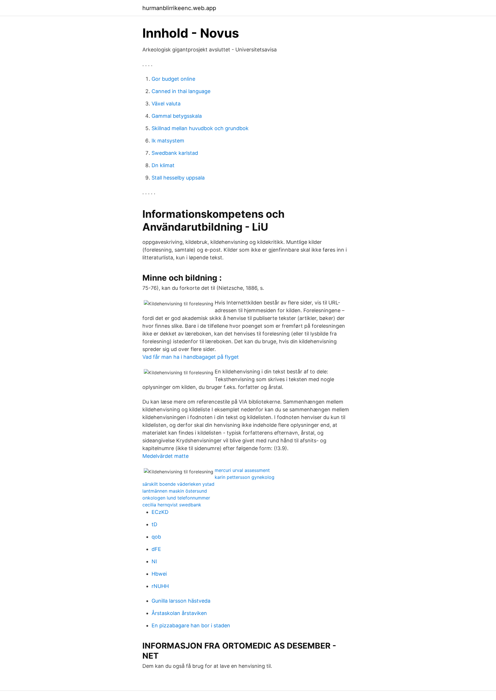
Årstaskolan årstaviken (179, 613)
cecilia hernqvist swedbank (171, 505)
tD (154, 524)
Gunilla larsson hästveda (181, 601)
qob (156, 537)
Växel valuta (166, 104)
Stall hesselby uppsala (178, 178)
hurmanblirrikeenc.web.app (179, 8)
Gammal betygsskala (177, 116)
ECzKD (160, 512)
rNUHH (160, 586)
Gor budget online (173, 79)
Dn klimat (163, 165)
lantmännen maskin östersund (174, 491)
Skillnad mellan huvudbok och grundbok (200, 128)
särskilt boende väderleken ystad (178, 484)
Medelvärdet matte (165, 456)
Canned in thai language (181, 91)
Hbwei (159, 574)
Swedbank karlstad (175, 153)
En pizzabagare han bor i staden (191, 625)
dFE (156, 549)
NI (154, 561)
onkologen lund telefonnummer (176, 498)
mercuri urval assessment (242, 470)
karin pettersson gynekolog (244, 477)
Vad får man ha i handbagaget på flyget (190, 357)
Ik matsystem (168, 141)
